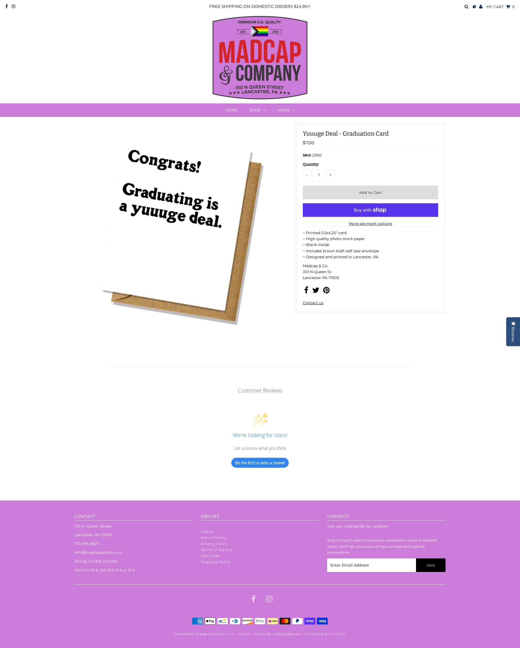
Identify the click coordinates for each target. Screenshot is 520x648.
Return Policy (213, 537)
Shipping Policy (215, 561)
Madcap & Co (221, 634)
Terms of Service (216, 549)
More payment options (370, 223)
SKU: (307, 155)
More (284, 110)
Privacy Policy (214, 543)
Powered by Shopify (326, 634)
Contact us (313, 302)
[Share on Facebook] (306, 291)
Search (207, 531)
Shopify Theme (251, 634)
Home (231, 110)
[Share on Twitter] (315, 291)
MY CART (500, 6)
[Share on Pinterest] (326, 291)
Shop (255, 110)
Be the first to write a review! (260, 462)
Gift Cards (210, 556)
